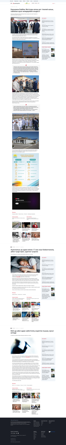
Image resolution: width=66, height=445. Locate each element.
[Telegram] (16, 433)
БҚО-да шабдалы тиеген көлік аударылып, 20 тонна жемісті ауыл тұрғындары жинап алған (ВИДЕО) (46, 51)
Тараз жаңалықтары (36, 426)
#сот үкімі (24, 385)
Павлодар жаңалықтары (37, 425)
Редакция (42, 433)
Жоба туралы (43, 432)
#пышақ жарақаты (29, 385)
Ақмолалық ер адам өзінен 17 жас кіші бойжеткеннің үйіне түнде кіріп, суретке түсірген (47, 21)
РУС (54, 3)
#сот (15, 385)
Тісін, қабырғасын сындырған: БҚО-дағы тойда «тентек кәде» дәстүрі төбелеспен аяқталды (48, 30)
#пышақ (21, 385)
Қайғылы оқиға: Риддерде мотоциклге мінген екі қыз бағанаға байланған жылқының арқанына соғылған (47, 39)
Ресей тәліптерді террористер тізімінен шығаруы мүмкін (18, 218)
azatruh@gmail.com (13, 438)
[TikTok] (14, 433)
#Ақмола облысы (14, 294)
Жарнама (42, 434)
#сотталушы (18, 385)
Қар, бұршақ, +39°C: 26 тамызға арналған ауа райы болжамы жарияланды (33, 389)
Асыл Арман (13, 328)
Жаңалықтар (35, 432)
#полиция (24, 294)
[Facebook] (11, 433)
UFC (41, 425)
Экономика (35, 434)
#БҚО (13, 385)
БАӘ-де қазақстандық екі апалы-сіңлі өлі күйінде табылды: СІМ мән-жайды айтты (48, 34)
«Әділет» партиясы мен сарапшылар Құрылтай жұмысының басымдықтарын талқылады (18, 299)
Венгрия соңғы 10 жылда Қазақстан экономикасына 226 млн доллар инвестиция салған (32, 219)
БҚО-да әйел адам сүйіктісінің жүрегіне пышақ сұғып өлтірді (47, 26)
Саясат (16, 6)
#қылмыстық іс (20, 294)
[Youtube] (18, 433)
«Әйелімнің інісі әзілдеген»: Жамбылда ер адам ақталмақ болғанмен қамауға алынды (48, 43)
